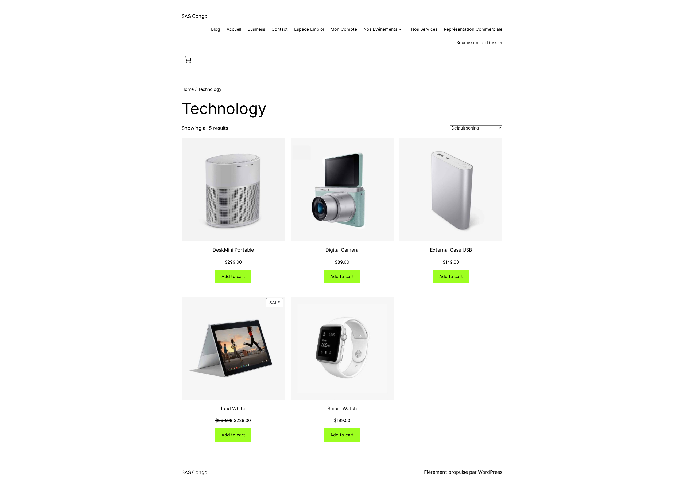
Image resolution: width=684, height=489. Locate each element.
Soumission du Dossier (479, 42)
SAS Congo (194, 16)
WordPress (490, 472)
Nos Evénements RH (384, 29)
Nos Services (424, 29)
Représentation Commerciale (473, 29)
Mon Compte (344, 29)
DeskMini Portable (233, 250)
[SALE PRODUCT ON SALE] (233, 348)
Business (256, 29)
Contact (279, 29)
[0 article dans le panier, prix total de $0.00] (188, 59)
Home (188, 89)
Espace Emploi (309, 29)
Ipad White (233, 408)
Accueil (234, 29)
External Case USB (451, 250)
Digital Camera (342, 250)
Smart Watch (342, 408)
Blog (215, 29)
